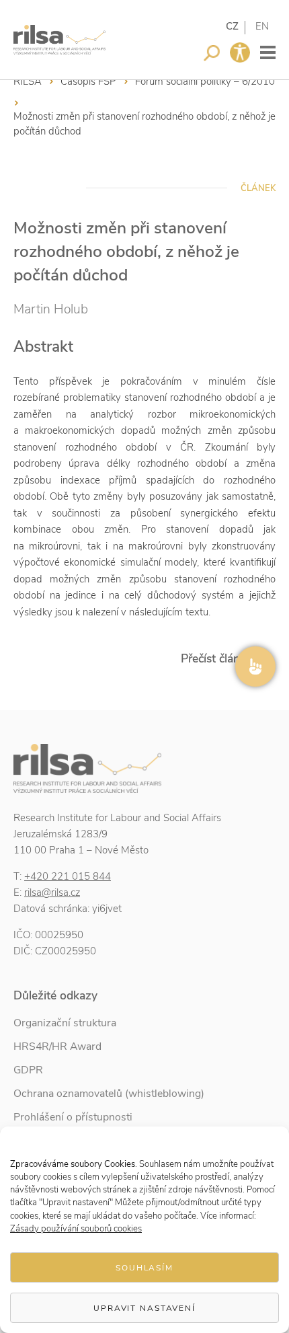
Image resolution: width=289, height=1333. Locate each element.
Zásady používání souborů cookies (76, 1229)
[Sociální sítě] (255, 666)
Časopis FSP (88, 81)
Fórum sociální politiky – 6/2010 (205, 81)
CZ (232, 26)
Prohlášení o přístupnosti (72, 1117)
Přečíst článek (216, 658)
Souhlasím (144, 1267)
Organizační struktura (64, 1023)
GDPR (28, 1070)
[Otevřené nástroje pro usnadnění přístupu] (240, 52)
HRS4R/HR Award (57, 1046)
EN (262, 26)
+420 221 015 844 (67, 876)
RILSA (27, 81)
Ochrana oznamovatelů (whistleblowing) (108, 1093)
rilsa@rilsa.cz (52, 892)
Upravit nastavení (144, 1308)
